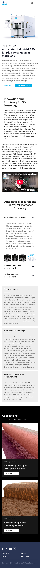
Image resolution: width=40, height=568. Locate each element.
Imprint (4, 556)
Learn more (10, 474)
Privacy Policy (24, 556)
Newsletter (23, 553)
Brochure (7, 86)
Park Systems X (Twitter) (14, 549)
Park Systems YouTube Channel (10, 549)
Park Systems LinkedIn (6, 549)
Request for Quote (23, 86)
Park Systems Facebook (2, 549)
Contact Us (5, 553)
